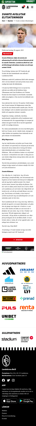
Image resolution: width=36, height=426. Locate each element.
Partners (4, 413)
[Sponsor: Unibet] (30, 1)
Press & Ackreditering (8, 416)
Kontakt (4, 418)
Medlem (4, 410)
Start (3, 21)
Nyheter (10, 21)
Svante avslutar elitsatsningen (24, 21)
